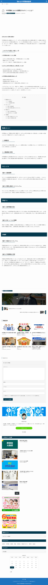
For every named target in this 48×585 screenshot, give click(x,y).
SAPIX (8, 13)
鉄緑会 (34, 544)
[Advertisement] (24, 24)
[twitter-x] (23, 432)
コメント (5, 366)
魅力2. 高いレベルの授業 (12, 112)
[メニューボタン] (1, 1)
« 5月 (11, 571)
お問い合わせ (32, 581)
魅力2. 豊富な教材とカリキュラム (14, 107)
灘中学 (30, 544)
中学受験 (7, 544)
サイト (4, 391)
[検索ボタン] (46, 1)
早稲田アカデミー (12, 13)
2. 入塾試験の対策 (11, 102)
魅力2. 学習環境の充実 (12, 118)
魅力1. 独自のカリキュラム (13, 116)
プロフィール (24, 428)
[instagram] (25, 432)
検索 (17, 493)
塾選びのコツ (8, 99)
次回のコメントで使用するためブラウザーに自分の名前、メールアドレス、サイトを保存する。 (22, 395)
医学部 (12, 544)
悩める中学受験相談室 (24, 1)
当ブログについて (17, 581)
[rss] (25, 579)
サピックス (8, 104)
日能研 (7, 114)
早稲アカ (7, 109)
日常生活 (18, 544)
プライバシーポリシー (25, 581)
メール (4, 386)
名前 (4, 382)
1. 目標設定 (10, 101)
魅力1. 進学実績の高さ (12, 111)
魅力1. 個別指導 (11, 106)
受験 (15, 544)
